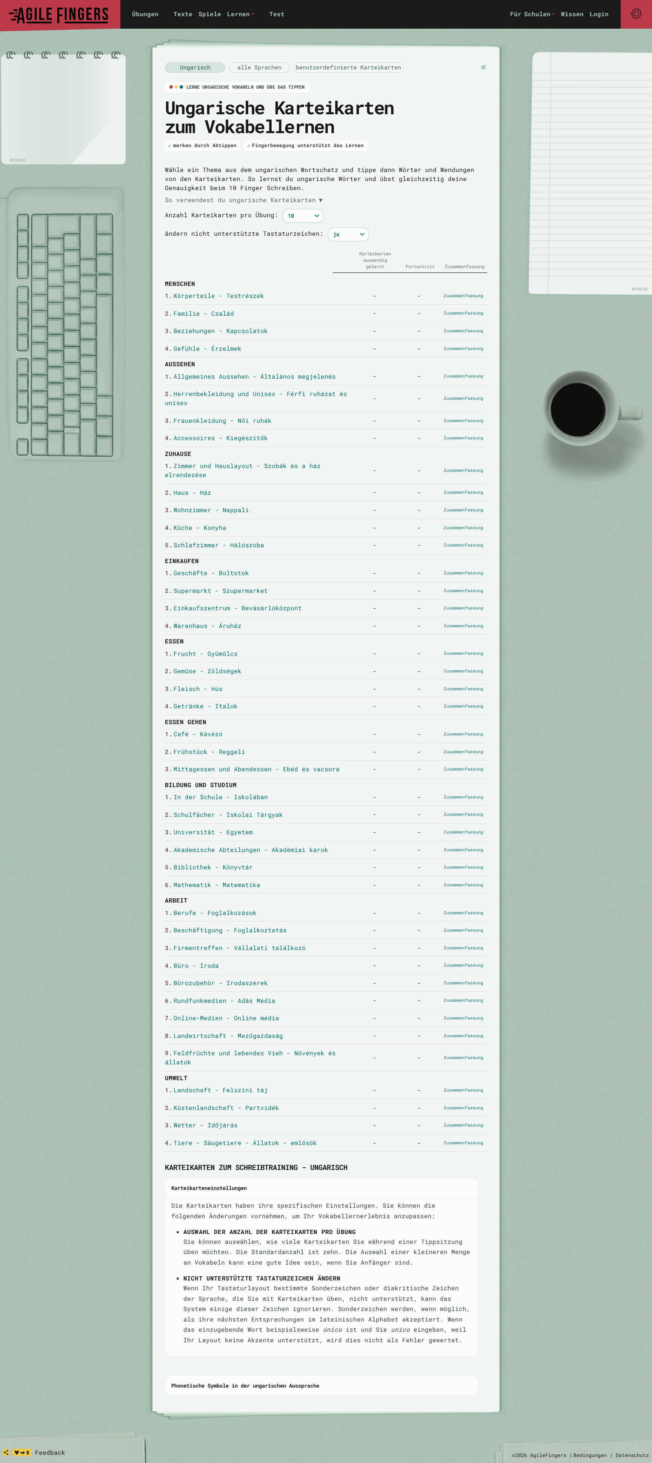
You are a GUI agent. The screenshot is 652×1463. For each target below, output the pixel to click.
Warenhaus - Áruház (203, 625)
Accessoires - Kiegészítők (216, 438)
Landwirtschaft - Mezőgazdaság (224, 1035)
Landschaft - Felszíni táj (216, 1090)
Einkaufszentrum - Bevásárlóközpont (233, 608)
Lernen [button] (238, 14)
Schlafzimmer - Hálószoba (214, 545)
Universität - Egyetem (209, 832)
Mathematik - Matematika (212, 885)
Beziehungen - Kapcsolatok (216, 331)
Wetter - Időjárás (201, 1125)
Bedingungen (590, 1455)
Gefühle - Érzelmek (203, 348)
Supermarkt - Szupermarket (216, 590)
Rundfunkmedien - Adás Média (220, 1000)
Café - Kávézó (194, 734)
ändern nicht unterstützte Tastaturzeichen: (244, 233)
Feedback (50, 1452)
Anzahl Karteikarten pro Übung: (221, 215)
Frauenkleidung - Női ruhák (218, 420)
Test (276, 14)
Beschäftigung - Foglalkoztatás (226, 930)
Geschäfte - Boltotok (207, 573)
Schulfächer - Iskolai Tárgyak (224, 814)
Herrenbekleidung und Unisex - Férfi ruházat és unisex (256, 398)
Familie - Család (199, 313)
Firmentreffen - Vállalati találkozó (235, 948)
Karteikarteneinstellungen (209, 1187)
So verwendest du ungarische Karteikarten (244, 200)
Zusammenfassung (463, 295)
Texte (183, 14)
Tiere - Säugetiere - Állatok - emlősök (241, 1143)
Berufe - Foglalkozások (211, 912)
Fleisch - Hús (194, 688)
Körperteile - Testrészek (214, 295)
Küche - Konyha (195, 527)
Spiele (209, 14)
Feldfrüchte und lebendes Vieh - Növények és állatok (250, 1057)
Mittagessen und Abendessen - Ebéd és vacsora (252, 769)
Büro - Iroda (192, 965)
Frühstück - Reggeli (205, 751)
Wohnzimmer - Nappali (207, 510)
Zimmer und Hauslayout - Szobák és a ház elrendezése (243, 470)
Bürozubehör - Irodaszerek (216, 983)
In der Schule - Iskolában (216, 797)
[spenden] (21, 1452)
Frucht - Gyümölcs (201, 653)
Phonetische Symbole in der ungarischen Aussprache (245, 1385)
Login (599, 14)
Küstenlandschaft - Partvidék (222, 1107)
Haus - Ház (188, 492)
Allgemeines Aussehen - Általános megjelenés (250, 376)
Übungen (145, 14)
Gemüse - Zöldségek (203, 671)
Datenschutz (632, 1455)
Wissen (572, 14)
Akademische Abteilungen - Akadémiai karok (246, 850)
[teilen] (6, 1452)
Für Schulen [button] (530, 14)
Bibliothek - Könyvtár (209, 867)
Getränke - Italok (201, 706)
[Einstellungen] (636, 14)
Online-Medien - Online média (222, 1018)
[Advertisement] (63, 110)
